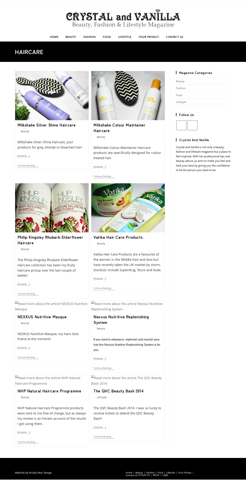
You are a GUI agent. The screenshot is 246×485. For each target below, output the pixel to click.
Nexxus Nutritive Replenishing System (121, 319)
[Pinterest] (192, 125)
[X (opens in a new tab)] (218, 2)
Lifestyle (102, 397)
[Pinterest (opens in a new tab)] (224, 2)
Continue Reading (28, 165)
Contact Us (131, 475)
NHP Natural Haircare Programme (49, 391)
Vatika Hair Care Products (118, 237)
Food (179, 95)
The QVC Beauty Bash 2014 (118, 391)
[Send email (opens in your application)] (229, 2)
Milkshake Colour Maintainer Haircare (119, 127)
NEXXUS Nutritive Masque (42, 316)
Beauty (25, 131)
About (156, 475)
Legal (165, 475)
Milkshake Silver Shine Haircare (46, 125)
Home (129, 472)
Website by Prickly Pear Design (33, 472)
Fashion (181, 88)
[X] (181, 125)
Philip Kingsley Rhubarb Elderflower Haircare (50, 239)
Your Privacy (184, 472)
